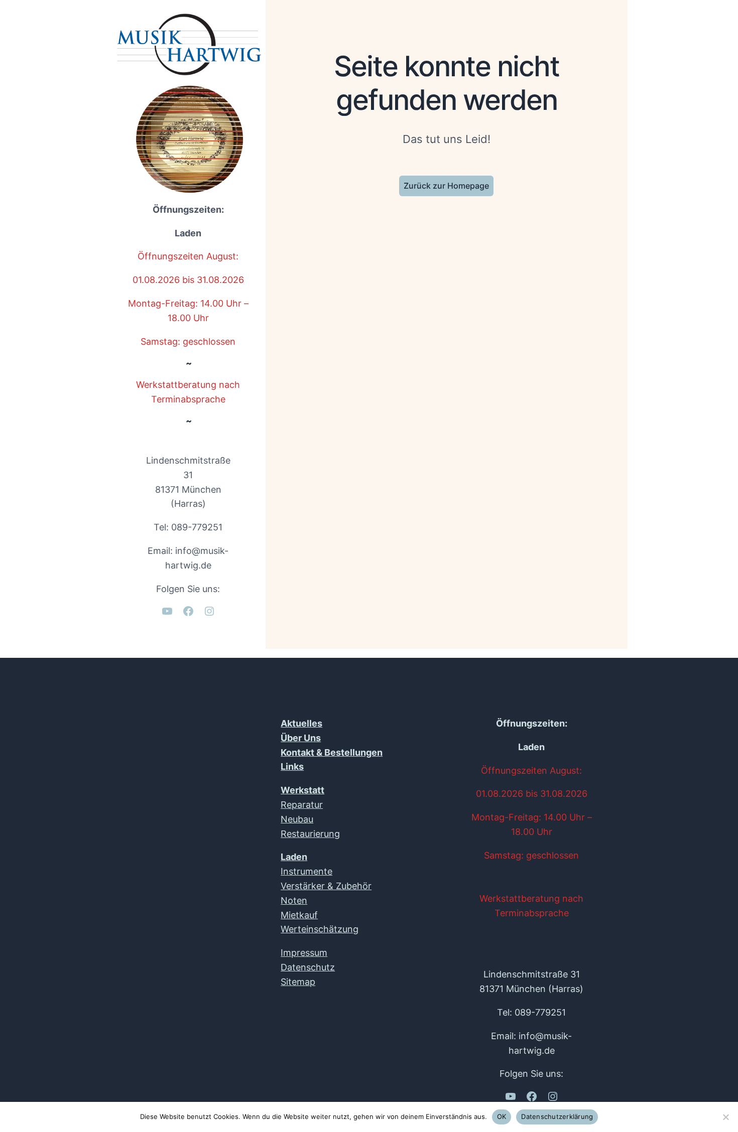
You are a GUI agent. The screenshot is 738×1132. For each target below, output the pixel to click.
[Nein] (725, 1117)
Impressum (304, 952)
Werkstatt (302, 790)
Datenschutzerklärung (557, 1116)
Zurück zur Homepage (446, 186)
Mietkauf (299, 915)
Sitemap (298, 981)
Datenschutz (308, 967)
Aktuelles (301, 723)
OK (502, 1116)
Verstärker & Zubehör (326, 886)
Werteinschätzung (319, 929)
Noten (294, 900)
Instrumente (306, 871)
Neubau (297, 819)
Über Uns (301, 738)
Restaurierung (310, 833)
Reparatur (302, 804)
